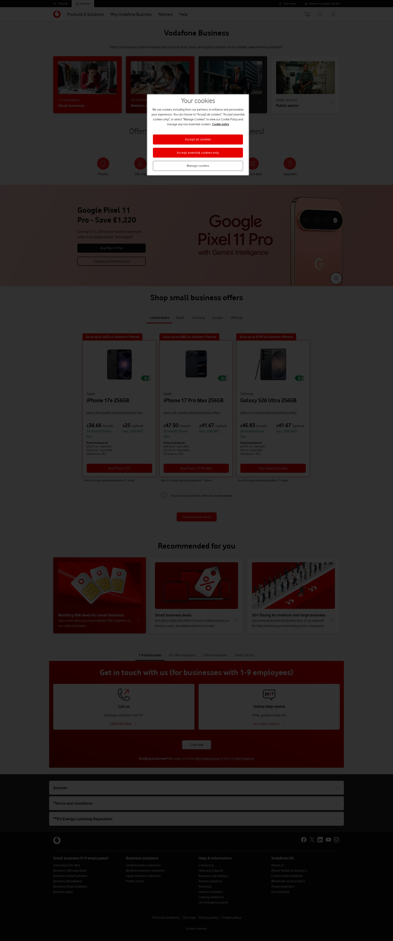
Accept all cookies (198, 139)
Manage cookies (198, 166)
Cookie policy (220, 124)
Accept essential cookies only (198, 153)
